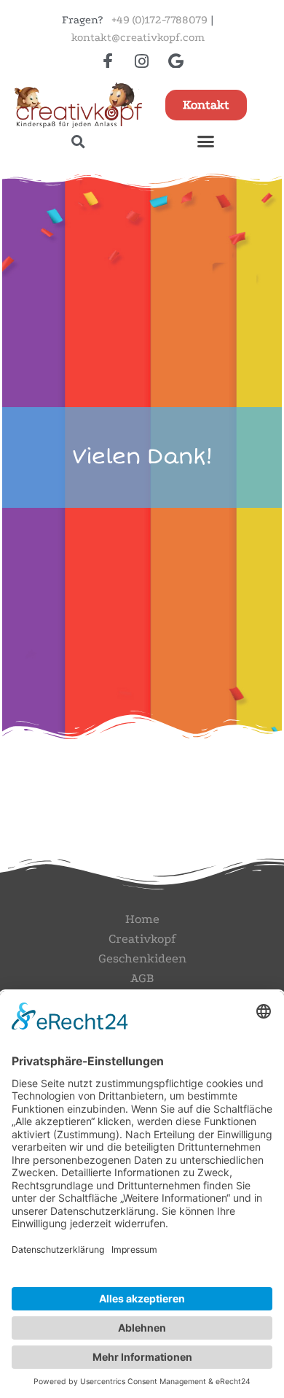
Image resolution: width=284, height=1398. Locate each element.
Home (142, 919)
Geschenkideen (142, 958)
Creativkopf (142, 939)
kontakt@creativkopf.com (138, 37)
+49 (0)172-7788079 (159, 19)
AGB (142, 978)
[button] (78, 141)
